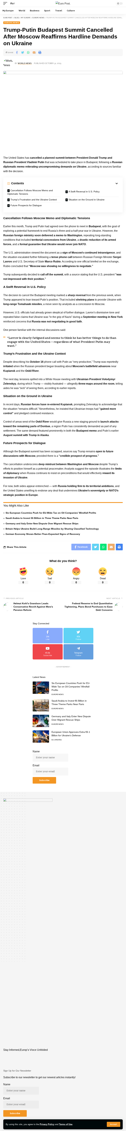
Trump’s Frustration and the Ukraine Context (33, 199)
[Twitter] (78, 635)
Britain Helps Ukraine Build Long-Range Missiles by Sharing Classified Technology (52, 528)
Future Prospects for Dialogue (26, 205)
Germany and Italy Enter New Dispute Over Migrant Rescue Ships (42, 523)
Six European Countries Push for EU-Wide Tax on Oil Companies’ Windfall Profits (51, 512)
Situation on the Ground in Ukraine (87, 199)
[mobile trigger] (6, 3)
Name (36, 751)
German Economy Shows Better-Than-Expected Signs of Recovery (43, 534)
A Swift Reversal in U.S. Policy (84, 191)
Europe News (11, 23)
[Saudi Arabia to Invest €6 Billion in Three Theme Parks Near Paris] (41, 705)
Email (36, 765)
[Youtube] (48, 651)
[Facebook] (48, 635)
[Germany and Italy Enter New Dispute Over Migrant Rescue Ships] (41, 721)
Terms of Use (65, 1124)
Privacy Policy (47, 1124)
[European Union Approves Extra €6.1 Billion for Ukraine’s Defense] (41, 736)
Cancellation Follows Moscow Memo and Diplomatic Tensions (30, 192)
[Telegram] (78, 651)
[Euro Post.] (63, 3)
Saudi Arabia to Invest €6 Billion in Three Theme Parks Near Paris (42, 518)
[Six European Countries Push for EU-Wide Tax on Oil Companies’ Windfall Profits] (41, 687)
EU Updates (57, 740)
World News (25, 63)
